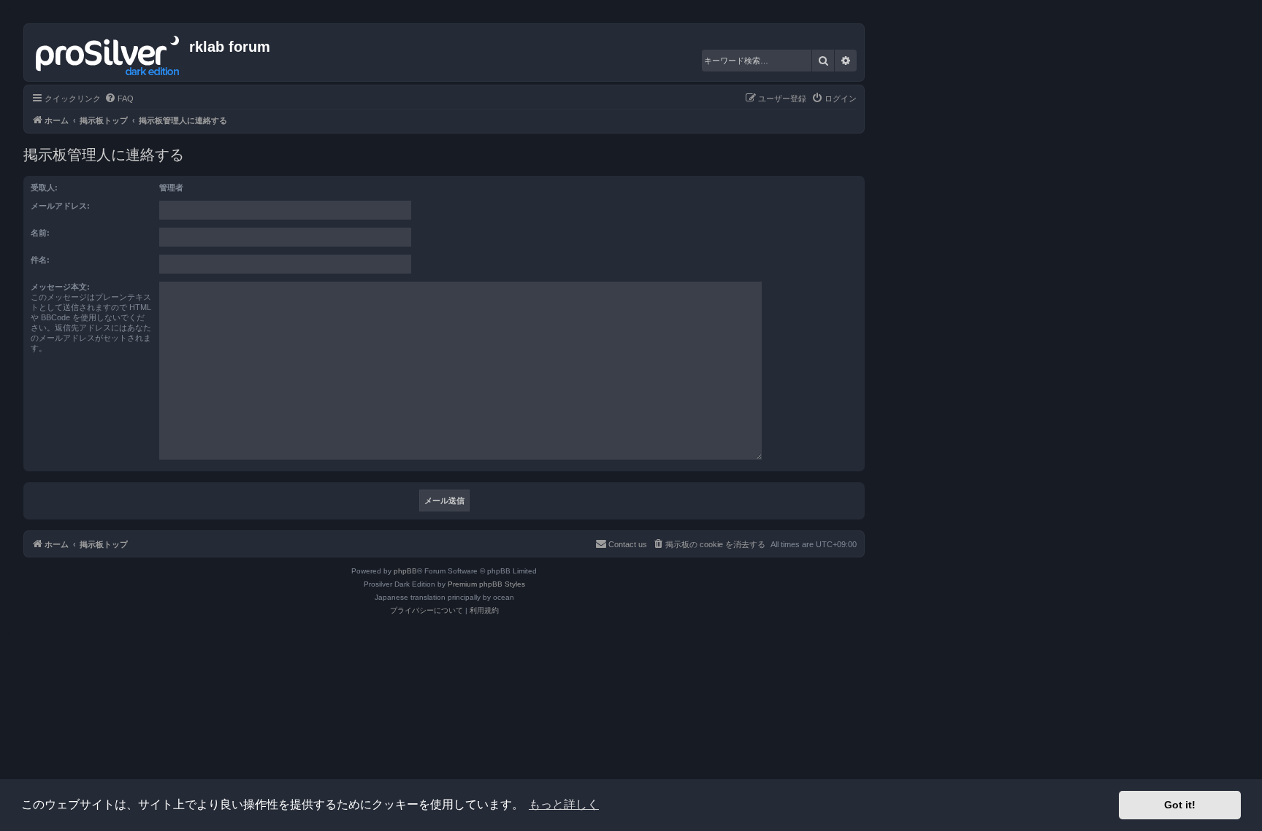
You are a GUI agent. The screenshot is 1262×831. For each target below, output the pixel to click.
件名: (40, 259)
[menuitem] (119, 98)
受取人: (44, 187)
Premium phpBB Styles (486, 584)
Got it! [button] (1180, 805)
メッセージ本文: (60, 286)
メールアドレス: (60, 205)
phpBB (405, 571)
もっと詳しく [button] (564, 804)
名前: (40, 232)
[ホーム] (108, 52)
